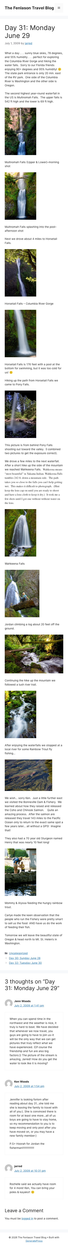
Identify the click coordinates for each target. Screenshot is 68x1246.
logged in (27, 1218)
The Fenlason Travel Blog (29, 8)
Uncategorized (18, 953)
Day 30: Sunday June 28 (24, 958)
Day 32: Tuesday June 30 (25, 962)
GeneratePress (34, 1240)
